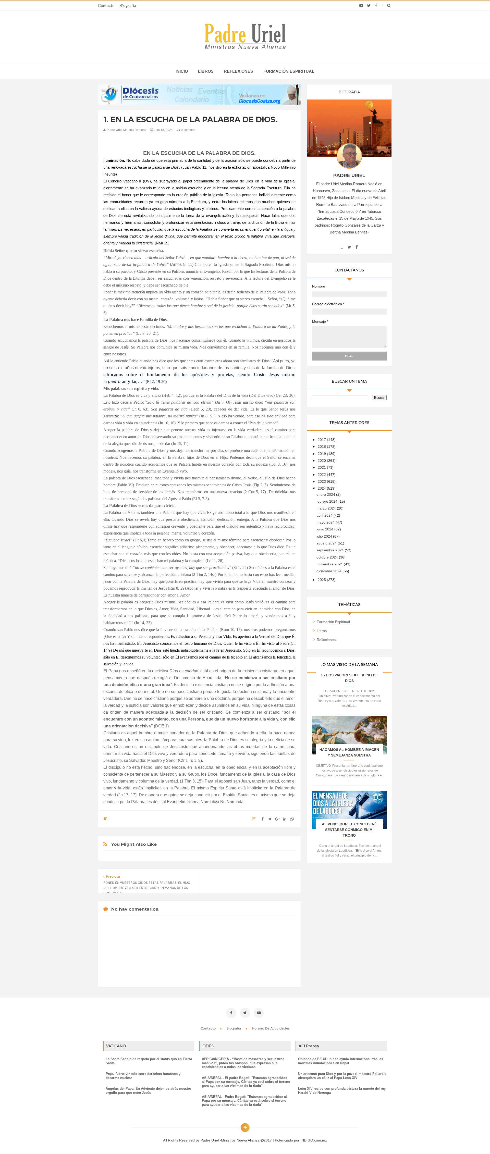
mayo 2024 (326, 522)
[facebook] (376, 6)
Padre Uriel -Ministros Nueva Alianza (231, 1140)
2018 (322, 446)
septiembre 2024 (330, 550)
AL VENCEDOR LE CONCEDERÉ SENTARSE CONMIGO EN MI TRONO (349, 829)
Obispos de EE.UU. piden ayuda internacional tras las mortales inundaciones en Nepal (340, 1061)
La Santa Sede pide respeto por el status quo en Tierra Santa (149, 1061)
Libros (206, 71)
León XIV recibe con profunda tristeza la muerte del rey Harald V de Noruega (342, 1091)
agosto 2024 (327, 543)
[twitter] (368, 6)
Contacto (106, 5)
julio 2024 (324, 536)
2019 (322, 454)
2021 (322, 467)
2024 (322, 488)
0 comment (188, 130)
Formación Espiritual (333, 622)
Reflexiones (238, 71)
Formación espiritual (288, 71)
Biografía (127, 5)
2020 (322, 460)
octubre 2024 (327, 557)
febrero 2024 (327, 501)
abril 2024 (325, 515)
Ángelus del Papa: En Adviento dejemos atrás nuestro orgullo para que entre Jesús (148, 1091)
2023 (322, 481)
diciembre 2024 (329, 571)
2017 (322, 440)
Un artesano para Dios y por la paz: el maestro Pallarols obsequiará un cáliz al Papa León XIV (342, 1076)
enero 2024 (326, 494)
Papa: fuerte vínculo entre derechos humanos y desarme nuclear (143, 1076)
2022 (322, 475)
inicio (182, 71)
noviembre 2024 (330, 564)
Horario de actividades (271, 1028)
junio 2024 (325, 529)
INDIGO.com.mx (313, 1140)
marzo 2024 (326, 508)
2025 (322, 580)
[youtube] (361, 6)
